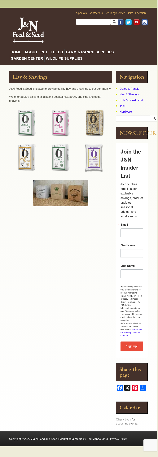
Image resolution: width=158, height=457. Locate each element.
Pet (44, 52)
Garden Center (27, 58)
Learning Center (115, 13)
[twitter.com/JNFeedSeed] (128, 30)
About (31, 52)
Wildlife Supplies (64, 58)
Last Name (128, 265)
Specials (81, 13)
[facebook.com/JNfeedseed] (120, 30)
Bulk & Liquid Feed (131, 100)
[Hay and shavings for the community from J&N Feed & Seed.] (28, 30)
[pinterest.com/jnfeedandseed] (136, 30)
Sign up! (132, 346)
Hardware (126, 111)
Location (140, 13)
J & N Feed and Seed (44, 438)
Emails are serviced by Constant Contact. (131, 332)
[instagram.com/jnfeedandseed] (144, 30)
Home (16, 52)
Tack (122, 105)
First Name (128, 245)
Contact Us (96, 13)
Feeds (57, 52)
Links (130, 13)
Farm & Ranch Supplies (90, 52)
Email (124, 224)
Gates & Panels (129, 88)
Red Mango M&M (97, 438)
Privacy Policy (118, 438)
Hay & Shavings (130, 94)
